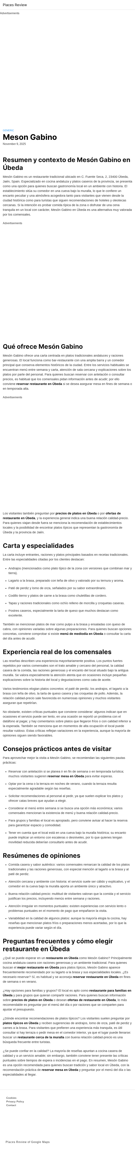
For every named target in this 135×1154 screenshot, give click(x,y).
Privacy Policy (15, 1101)
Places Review (15, 5)
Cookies (11, 1097)
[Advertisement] (67, 67)
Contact (11, 1105)
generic (8, 130)
